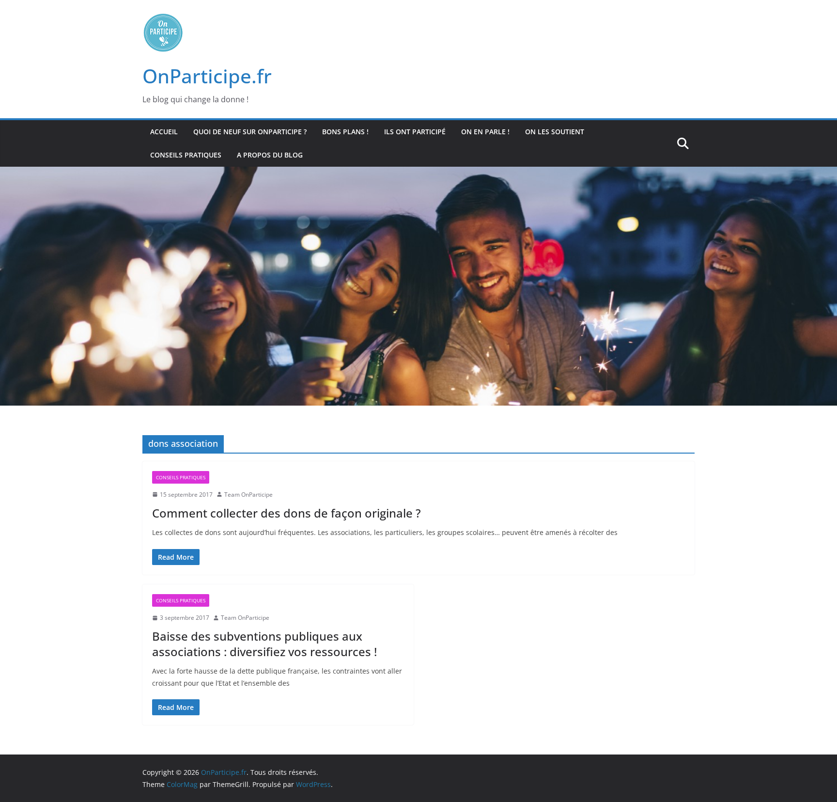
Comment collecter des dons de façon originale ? (286, 513)
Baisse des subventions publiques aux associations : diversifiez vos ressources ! (264, 643)
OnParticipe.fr (207, 76)
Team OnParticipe (248, 494)
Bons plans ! (345, 131)
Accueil (164, 131)
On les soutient (554, 131)
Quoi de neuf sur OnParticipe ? (250, 131)
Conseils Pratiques (185, 154)
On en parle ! (485, 131)
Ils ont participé (415, 131)
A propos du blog (270, 154)
